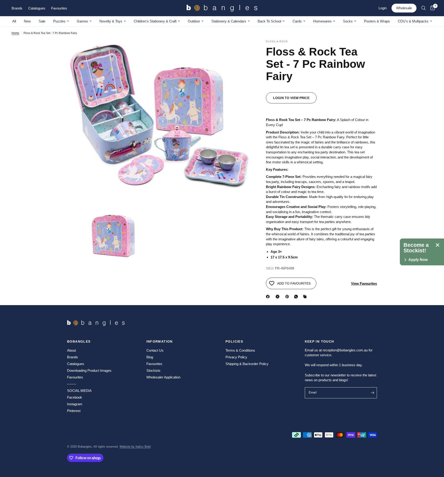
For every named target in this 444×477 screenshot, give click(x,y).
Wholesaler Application (163, 377)
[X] (278, 296)
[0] (431, 8)
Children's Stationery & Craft (155, 21)
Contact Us (154, 350)
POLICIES (234, 341)
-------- (71, 384)
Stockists (153, 370)
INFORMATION (159, 341)
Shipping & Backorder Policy (246, 364)
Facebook (74, 397)
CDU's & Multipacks (413, 21)
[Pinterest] (288, 296)
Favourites (75, 377)
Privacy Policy (236, 357)
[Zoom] (242, 49)
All (14, 21)
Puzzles (59, 21)
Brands (72, 357)
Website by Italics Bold (135, 446)
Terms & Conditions (240, 350)
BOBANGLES (79, 341)
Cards (297, 21)
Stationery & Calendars (228, 21)
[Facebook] (268, 296)
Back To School (269, 21)
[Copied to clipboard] (305, 296)
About (71, 350)
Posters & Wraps (377, 21)
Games (82, 21)
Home (15, 33)
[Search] (423, 8)
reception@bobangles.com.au (345, 350)
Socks (348, 21)
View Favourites (364, 283)
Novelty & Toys (110, 21)
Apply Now (418, 260)
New (27, 21)
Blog (149, 357)
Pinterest (73, 411)
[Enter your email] (372, 392)
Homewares (322, 21)
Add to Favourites (294, 283)
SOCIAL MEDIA (79, 391)
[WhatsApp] (297, 296)
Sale (42, 21)
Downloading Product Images (89, 370)
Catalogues (75, 364)
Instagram (74, 404)
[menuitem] (14, 21)
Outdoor (194, 21)
